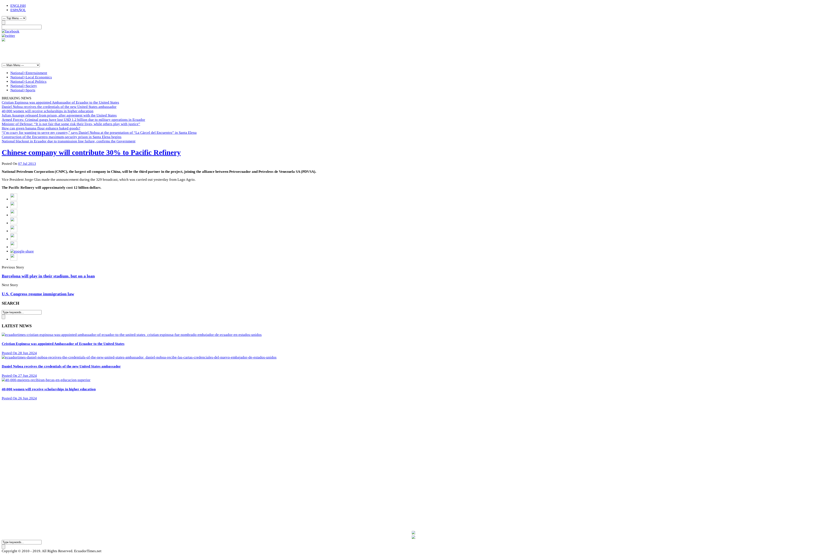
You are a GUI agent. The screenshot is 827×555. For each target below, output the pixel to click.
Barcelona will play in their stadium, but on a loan (48, 276)
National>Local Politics (28, 82)
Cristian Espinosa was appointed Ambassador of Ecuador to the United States (60, 102)
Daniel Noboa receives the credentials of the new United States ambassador (59, 107)
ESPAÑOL (18, 10)
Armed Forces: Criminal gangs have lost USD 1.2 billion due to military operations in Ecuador (73, 120)
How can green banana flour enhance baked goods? (41, 128)
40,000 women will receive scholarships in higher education (47, 111)
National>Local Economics (31, 77)
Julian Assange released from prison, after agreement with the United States (59, 115)
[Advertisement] (80, 52)
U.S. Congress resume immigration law (38, 294)
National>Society (23, 86)
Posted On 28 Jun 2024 (19, 353)
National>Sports (22, 90)
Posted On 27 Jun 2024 (19, 376)
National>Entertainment (28, 73)
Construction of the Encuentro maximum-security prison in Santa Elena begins (61, 137)
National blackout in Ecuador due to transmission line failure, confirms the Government (68, 141)
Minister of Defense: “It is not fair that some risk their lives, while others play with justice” (71, 124)
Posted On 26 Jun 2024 (19, 398)
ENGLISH (18, 6)
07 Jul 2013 (27, 164)
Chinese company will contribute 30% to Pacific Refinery (91, 152)
